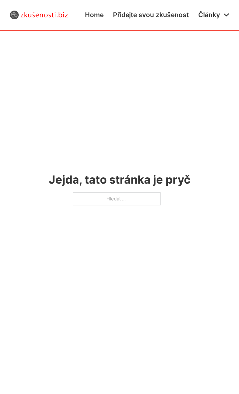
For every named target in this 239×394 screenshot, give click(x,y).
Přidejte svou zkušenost (151, 15)
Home (94, 15)
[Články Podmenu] (226, 15)
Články (209, 15)
